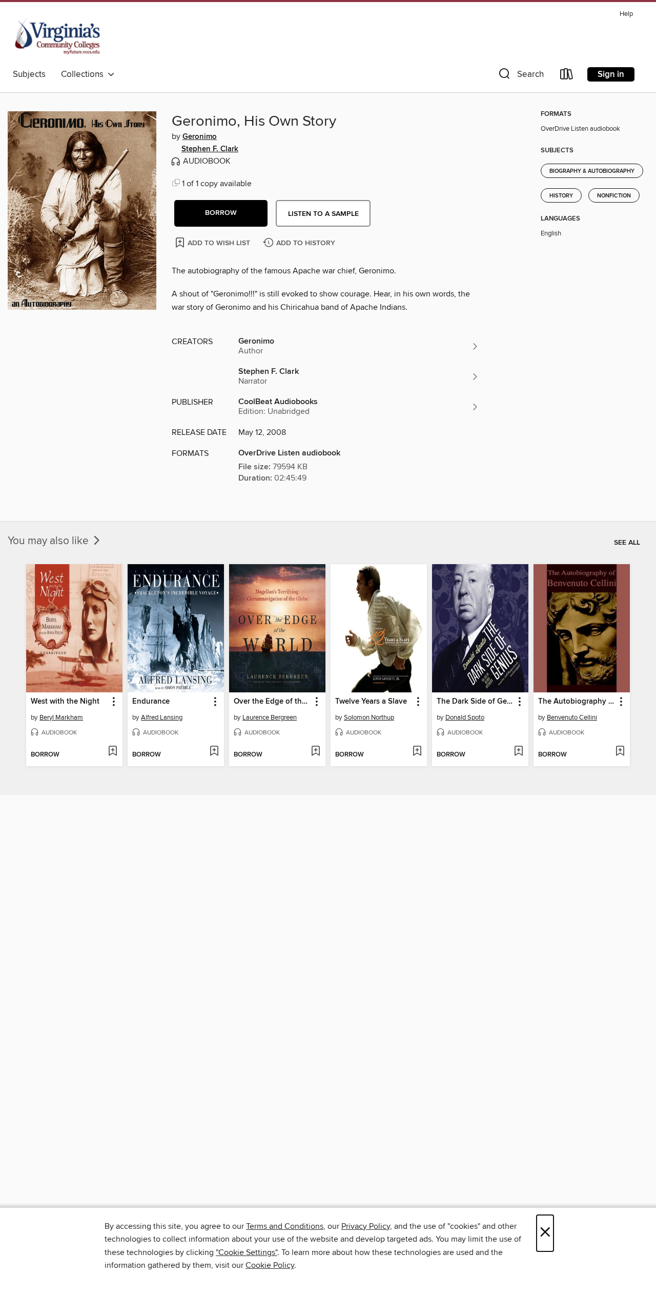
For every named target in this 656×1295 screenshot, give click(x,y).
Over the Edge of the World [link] (272, 701)
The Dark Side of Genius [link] (475, 701)
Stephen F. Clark (209, 149)
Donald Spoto (464, 717)
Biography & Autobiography (591, 171)
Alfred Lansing (161, 717)
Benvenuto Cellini (572, 717)
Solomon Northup (369, 717)
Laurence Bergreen (269, 717)
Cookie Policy (269, 1265)
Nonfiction (614, 196)
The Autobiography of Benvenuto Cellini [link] (577, 701)
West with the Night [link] (65, 701)
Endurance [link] (151, 701)
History (561, 196)
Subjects (29, 74)
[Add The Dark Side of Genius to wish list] (518, 752)
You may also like (49, 541)
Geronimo (199, 137)
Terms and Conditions (284, 1226)
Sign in (611, 74)
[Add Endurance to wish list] (214, 752)
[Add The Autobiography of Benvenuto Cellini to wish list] (619, 752)
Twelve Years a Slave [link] (371, 701)
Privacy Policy (365, 1226)
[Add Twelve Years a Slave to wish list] (417, 752)
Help (626, 14)
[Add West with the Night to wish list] (112, 752)
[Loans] (566, 76)
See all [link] (627, 542)
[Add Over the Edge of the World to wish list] (315, 752)
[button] (520, 76)
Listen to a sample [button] (323, 213)
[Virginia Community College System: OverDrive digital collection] (58, 35)
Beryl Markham (61, 717)
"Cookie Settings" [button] (246, 1252)
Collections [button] (84, 74)
